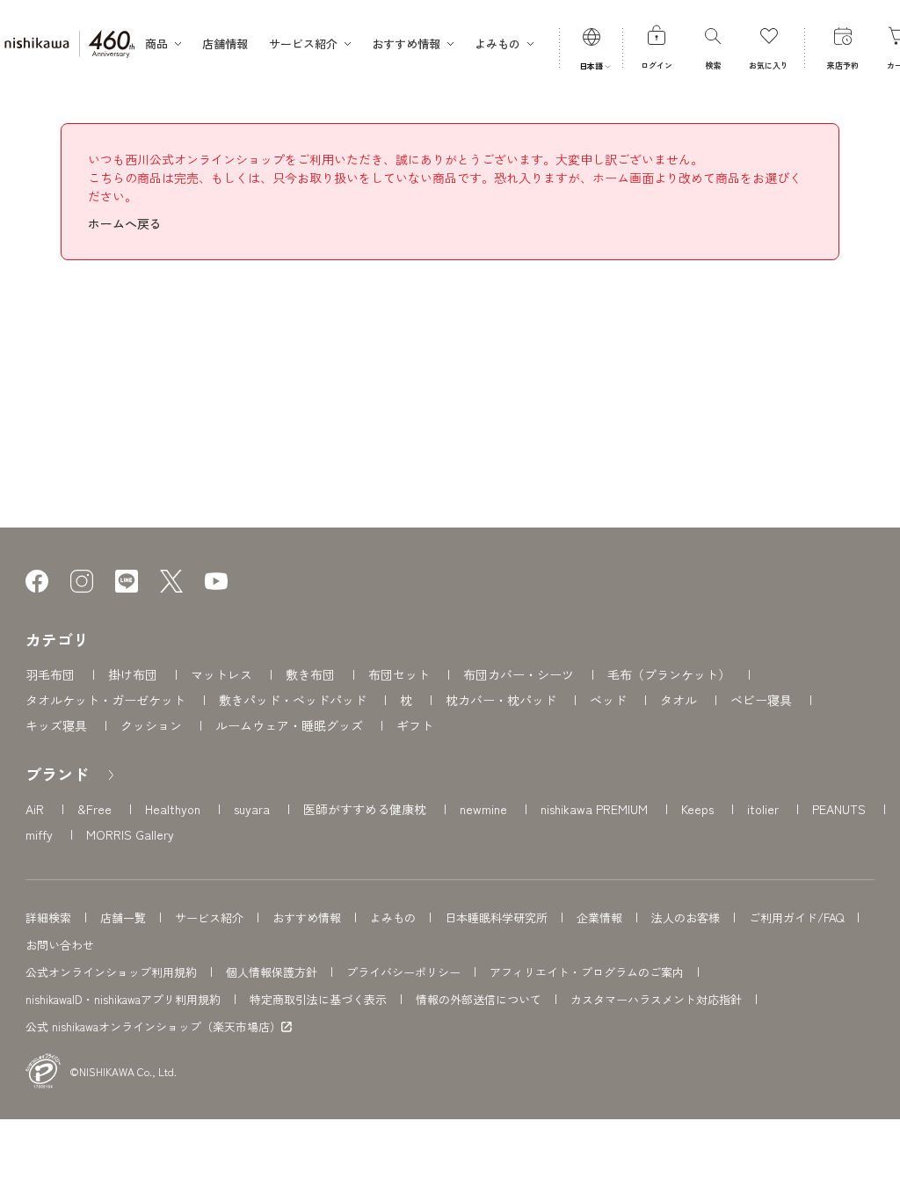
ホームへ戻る (125, 223)
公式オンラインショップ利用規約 (111, 972)
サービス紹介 (209, 917)
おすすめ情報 (306, 917)
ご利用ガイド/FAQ (796, 917)
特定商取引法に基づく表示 (318, 999)
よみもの (393, 917)
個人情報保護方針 (271, 972)
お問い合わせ (59, 944)
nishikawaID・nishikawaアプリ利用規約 (123, 999)
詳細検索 (48, 917)
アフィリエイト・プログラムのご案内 (587, 972)
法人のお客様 (685, 917)
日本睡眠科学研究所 (496, 917)
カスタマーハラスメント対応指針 (656, 999)
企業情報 (599, 917)
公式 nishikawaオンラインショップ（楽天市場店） (153, 1027)
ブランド (57, 773)
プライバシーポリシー (403, 972)
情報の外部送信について (478, 999)
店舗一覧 (123, 917)
